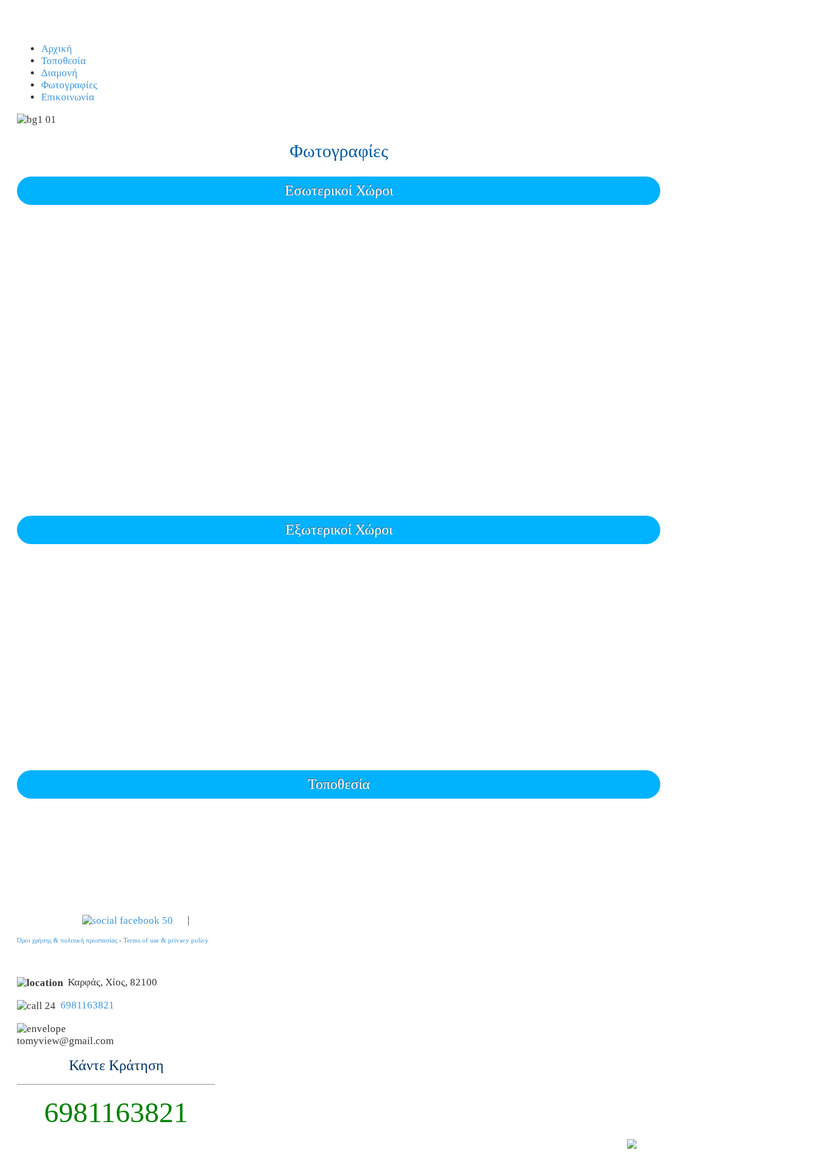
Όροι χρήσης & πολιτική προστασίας (67, 940)
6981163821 (87, 1005)
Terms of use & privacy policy (166, 940)
